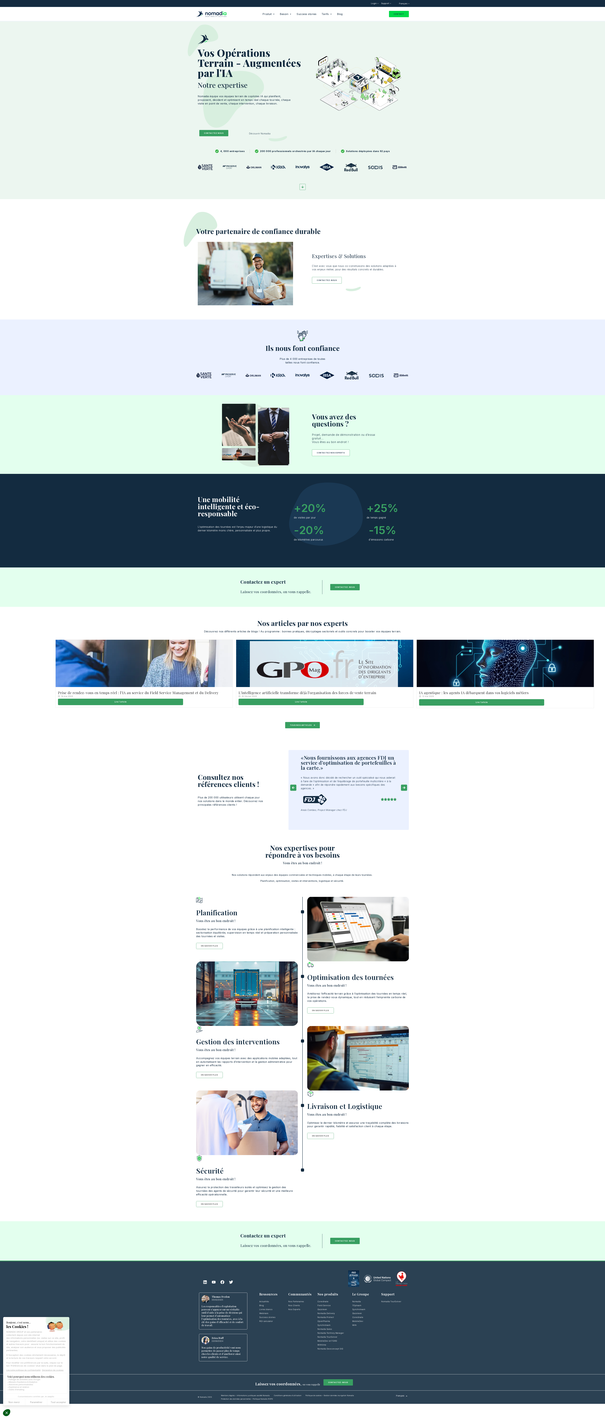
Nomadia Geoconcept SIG (330, 1349)
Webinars (263, 1313)
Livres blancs (266, 1309)
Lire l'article (121, 702)
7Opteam (356, 1305)
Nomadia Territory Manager (330, 1333)
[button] (293, 788)
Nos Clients (294, 1305)
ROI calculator (266, 1321)
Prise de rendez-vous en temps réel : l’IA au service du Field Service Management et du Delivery (138, 692)
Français (403, 3)
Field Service (324, 1305)
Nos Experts (294, 1309)
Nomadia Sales (324, 1329)
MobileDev (357, 1321)
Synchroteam (324, 1325)
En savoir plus (209, 946)
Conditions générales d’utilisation (287, 1395)
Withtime (321, 1345)
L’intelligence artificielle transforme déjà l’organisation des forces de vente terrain (307, 692)
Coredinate (322, 1301)
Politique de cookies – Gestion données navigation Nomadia (329, 1395)
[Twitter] (231, 1282)
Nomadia (356, 1301)
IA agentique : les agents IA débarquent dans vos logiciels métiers (474, 692)
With (354, 1325)
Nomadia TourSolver (327, 1337)
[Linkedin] (205, 1282)
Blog (261, 1305)
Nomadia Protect (325, 1317)
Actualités (264, 1301)
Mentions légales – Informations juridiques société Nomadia (245, 1395)
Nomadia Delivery (326, 1313)
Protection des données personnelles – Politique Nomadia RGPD (247, 1399)
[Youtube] (214, 1282)
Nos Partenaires (296, 1301)
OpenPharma (323, 1321)
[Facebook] (222, 1282)
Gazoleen (322, 1309)
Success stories (267, 1317)
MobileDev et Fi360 (327, 1341)
